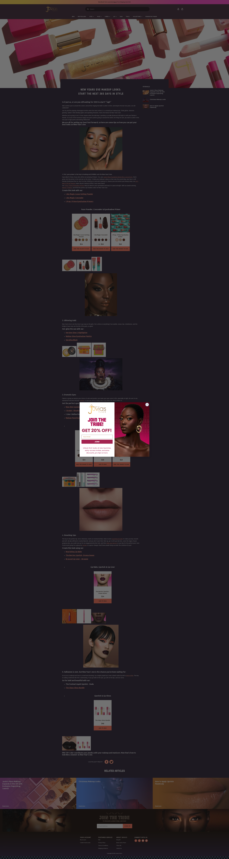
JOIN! (97, 441)
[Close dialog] (147, 404)
